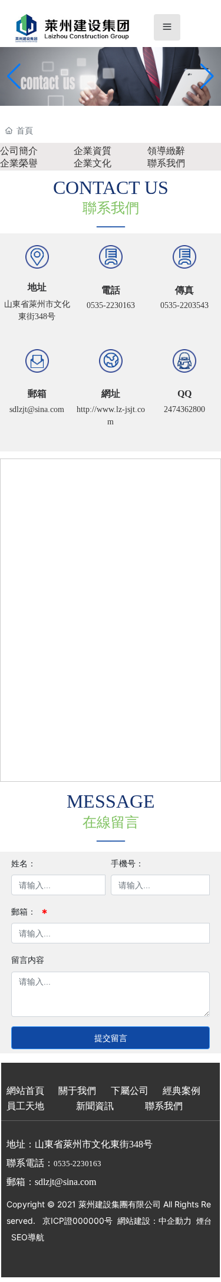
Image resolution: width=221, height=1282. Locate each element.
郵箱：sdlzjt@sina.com (51, 1182)
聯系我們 (166, 163)
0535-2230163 (111, 305)
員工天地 (25, 1106)
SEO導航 (27, 1237)
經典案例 (181, 1091)
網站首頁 (25, 1091)
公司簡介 (19, 151)
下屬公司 (130, 1091)
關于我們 (77, 1091)
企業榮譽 (19, 163)
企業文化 (92, 163)
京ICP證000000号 (77, 1221)
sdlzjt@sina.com (36, 409)
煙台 (204, 1221)
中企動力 (175, 1221)
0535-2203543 (184, 305)
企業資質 (92, 151)
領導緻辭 (166, 151)
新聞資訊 (95, 1106)
